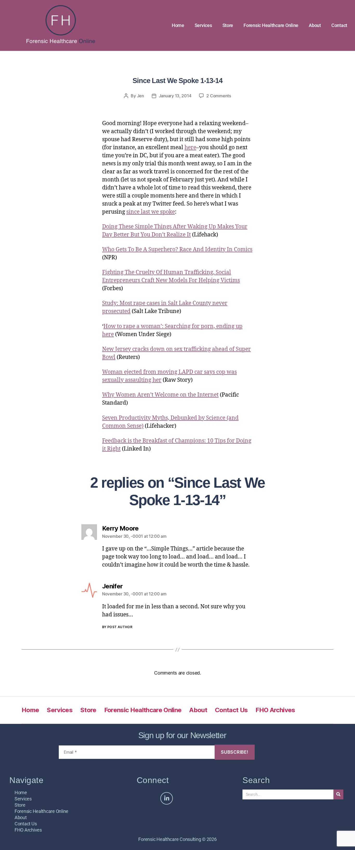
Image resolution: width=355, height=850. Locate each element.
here (190, 147)
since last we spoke (150, 211)
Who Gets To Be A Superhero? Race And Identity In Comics (177, 249)
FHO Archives (275, 710)
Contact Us (231, 710)
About (315, 25)
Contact (339, 25)
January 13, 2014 (175, 95)
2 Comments (218, 95)
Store (227, 25)
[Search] (338, 794)
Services (203, 25)
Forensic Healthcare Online (271, 25)
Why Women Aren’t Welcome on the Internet (160, 394)
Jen (140, 95)
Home (178, 25)
